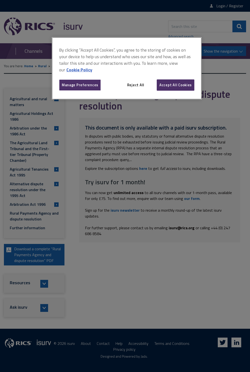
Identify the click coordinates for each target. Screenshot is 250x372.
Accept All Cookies (175, 85)
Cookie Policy (79, 69)
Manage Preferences (80, 85)
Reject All (135, 85)
